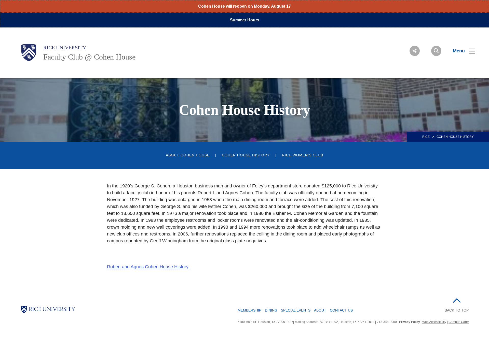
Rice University (64, 47)
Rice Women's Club (302, 155)
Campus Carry (459, 322)
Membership (249, 310)
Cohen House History (246, 155)
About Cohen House (188, 155)
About (320, 310)
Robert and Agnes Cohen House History (148, 266)
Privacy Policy (409, 322)
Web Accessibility (434, 322)
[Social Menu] (415, 51)
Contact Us (341, 310)
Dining (271, 310)
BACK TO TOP (457, 310)
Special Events (295, 310)
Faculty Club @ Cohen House (89, 57)
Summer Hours (244, 20)
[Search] (436, 51)
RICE (426, 137)
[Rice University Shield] (28, 52)
